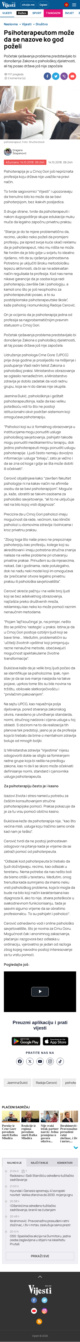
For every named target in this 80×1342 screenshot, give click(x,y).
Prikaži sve (40, 1256)
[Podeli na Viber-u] (64, 76)
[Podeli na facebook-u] (47, 76)
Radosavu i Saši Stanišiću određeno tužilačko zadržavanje (42, 1178)
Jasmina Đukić (17, 1082)
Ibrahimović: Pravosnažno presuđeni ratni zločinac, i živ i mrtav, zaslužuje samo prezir (40, 1223)
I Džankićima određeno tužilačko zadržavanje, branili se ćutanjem (33, 1208)
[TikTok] (60, 1061)
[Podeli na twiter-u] (55, 76)
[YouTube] (40, 1061)
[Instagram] (50, 1061)
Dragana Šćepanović (19, 152)
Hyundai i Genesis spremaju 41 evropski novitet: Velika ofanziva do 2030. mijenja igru (41, 1193)
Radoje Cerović (46, 1082)
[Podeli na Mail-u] (72, 76)
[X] (30, 1061)
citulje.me (28, 4)
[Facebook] (19, 1061)
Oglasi (43, 4)
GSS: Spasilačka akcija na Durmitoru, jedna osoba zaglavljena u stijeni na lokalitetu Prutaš (40, 1240)
